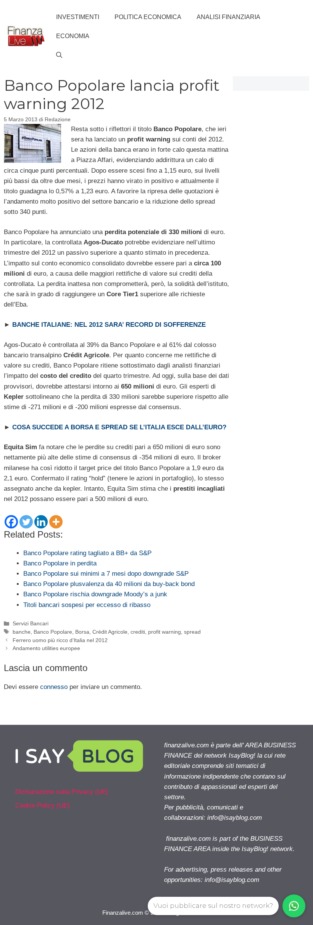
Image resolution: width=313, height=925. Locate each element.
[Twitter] (26, 521)
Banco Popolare (53, 632)
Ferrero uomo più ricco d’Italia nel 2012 (60, 640)
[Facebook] (11, 521)
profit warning (164, 632)
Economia (72, 36)
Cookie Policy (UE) (42, 805)
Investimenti (77, 17)
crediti (138, 632)
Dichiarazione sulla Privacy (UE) (61, 791)
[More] (56, 521)
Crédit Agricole (109, 632)
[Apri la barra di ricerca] (59, 55)
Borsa (82, 632)
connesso (54, 687)
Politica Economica (148, 17)
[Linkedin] (41, 521)
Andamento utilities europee (46, 648)
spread (192, 632)
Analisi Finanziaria (228, 17)
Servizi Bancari (30, 623)
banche (22, 632)
